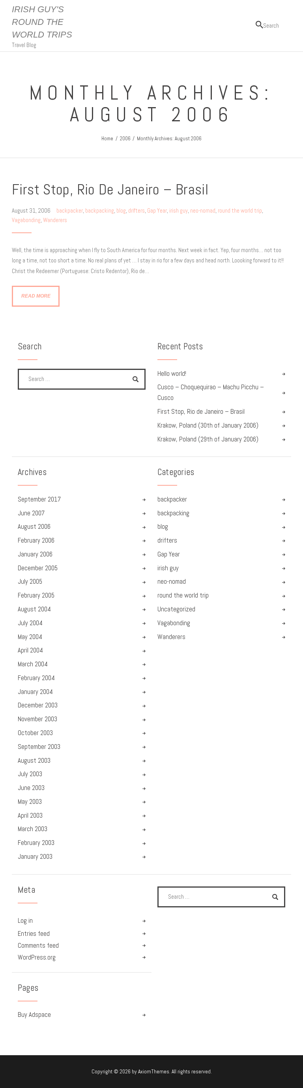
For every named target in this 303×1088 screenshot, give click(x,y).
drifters (136, 210)
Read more (35, 295)
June (31, 513)
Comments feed (38, 945)
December (38, 568)
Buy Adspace (34, 1015)
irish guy (178, 210)
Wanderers (55, 220)
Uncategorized (176, 609)
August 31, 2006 (32, 210)
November (37, 719)
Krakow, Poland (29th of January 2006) (207, 439)
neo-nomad (202, 210)
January (35, 554)
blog (121, 210)
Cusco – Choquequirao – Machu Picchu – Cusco (210, 392)
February (36, 540)
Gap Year (157, 210)
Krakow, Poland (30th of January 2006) (207, 425)
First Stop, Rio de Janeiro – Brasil (110, 189)
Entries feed (34, 934)
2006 (125, 138)
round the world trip (240, 210)
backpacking (99, 210)
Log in (25, 921)
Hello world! (171, 374)
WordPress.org (37, 957)
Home (107, 138)
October (35, 733)
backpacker (69, 210)
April (30, 650)
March (33, 664)
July (30, 581)
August (34, 526)
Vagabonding (26, 220)
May (30, 637)
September (39, 499)
